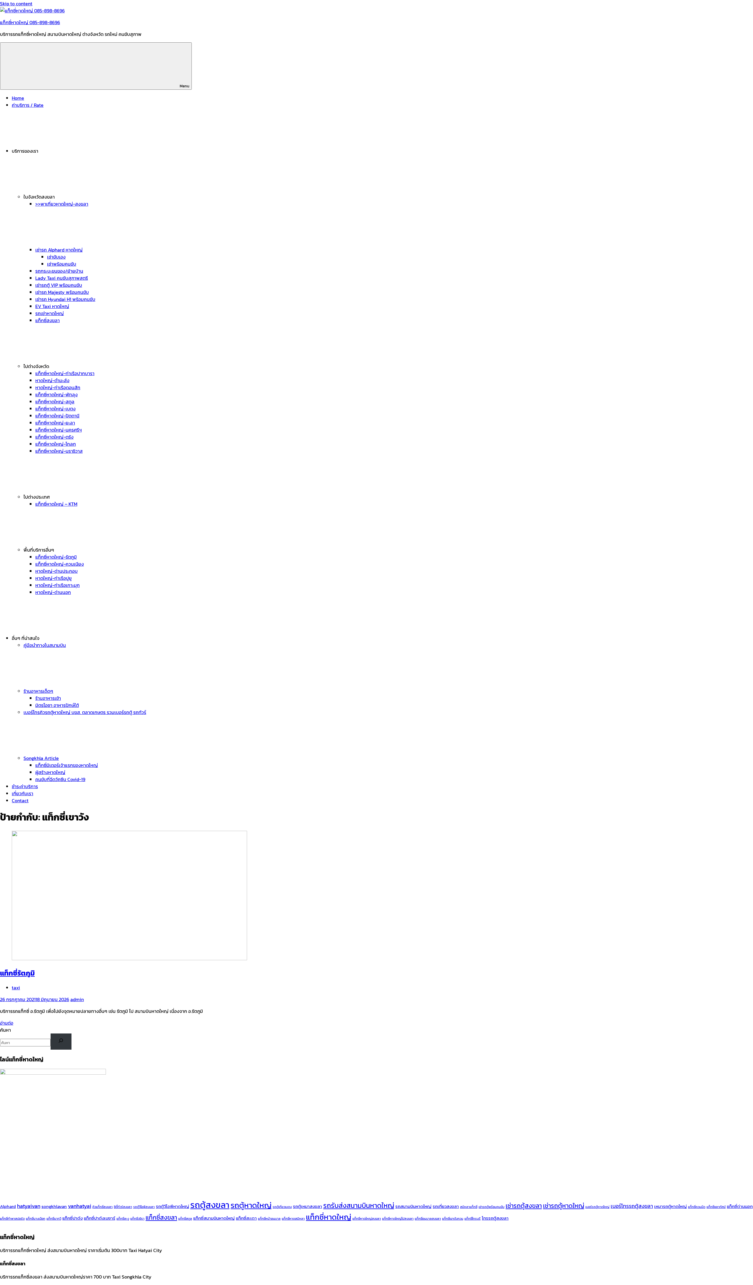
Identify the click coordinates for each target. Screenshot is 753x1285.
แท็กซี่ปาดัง (72, 1218)
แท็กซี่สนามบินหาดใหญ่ (214, 1218)
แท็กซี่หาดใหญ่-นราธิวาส (59, 451)
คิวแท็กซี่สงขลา (102, 1206)
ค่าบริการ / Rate (28, 105)
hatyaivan (28, 1206)
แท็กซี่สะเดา (246, 1218)
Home (18, 97)
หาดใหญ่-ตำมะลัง (52, 380)
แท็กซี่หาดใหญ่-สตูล (54, 401)
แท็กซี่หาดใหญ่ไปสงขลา (398, 1218)
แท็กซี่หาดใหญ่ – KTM (56, 503)
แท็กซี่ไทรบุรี (472, 1218)
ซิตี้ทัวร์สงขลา (123, 1206)
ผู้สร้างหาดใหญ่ (50, 772)
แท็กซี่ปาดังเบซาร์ (99, 1218)
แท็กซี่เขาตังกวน (452, 1218)
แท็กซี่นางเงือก (35, 1218)
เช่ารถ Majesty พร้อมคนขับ (62, 292)
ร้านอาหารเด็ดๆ (38, 691)
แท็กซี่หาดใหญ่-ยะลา (55, 422)
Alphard (8, 1206)
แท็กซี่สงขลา (47, 320)
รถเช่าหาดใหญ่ (49, 313)
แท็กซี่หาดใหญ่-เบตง (55, 408)
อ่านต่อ (6, 1022)
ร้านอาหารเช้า (48, 698)
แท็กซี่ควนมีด (696, 1206)
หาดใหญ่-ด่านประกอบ (56, 571)
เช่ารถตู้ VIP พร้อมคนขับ (58, 285)
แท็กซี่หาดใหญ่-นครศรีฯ (58, 429)
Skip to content (16, 3)
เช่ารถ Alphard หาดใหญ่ (59, 249)
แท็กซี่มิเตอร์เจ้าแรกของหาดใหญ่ (66, 765)
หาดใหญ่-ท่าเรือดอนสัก (57, 387)
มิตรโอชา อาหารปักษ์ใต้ (57, 705)
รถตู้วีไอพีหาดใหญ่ (172, 1206)
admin (77, 999)
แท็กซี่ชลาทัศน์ (716, 1206)
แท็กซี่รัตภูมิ (17, 973)
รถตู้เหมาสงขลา (307, 1206)
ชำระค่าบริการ (25, 786)
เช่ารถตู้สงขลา (524, 1205)
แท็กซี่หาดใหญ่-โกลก (55, 443)
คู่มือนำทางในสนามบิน (45, 645)
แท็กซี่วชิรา (137, 1218)
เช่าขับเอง (56, 256)
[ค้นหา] (61, 1041)
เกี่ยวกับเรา (22, 793)
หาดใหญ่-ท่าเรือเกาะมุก (57, 585)
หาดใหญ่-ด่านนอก (53, 592)
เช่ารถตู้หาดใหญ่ (563, 1205)
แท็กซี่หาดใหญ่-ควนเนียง (59, 563)
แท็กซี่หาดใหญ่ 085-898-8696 (30, 22)
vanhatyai (79, 1206)
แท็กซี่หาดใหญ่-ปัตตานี (57, 415)
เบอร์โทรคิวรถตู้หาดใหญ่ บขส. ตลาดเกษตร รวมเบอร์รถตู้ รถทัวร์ (85, 712)
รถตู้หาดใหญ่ (251, 1205)
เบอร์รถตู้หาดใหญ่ (597, 1206)
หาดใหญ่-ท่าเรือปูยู (53, 578)
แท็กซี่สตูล (185, 1218)
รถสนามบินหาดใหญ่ (413, 1206)
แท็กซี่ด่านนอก (740, 1206)
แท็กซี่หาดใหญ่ (328, 1217)
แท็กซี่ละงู (122, 1218)
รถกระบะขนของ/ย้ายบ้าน (59, 270)
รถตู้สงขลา (209, 1205)
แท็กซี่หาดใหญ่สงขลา (366, 1218)
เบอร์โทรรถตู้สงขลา (632, 1206)
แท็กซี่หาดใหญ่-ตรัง (54, 436)
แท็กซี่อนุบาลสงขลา (428, 1218)
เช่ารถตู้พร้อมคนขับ (491, 1206)
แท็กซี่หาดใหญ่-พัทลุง (56, 394)
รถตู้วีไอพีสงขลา (144, 1206)
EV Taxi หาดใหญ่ (52, 306)
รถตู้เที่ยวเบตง (282, 1206)
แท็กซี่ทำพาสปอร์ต (12, 1218)
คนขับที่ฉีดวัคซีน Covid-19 (60, 779)
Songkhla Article (41, 758)
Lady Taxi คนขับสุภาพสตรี (61, 278)
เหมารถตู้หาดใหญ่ (670, 1206)
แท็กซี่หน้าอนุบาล (269, 1218)
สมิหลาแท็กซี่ (468, 1206)
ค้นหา (5, 1029)
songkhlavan (54, 1206)
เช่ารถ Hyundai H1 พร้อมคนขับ (65, 299)
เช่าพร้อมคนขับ (61, 263)
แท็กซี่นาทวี (53, 1218)
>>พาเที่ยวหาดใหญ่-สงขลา (61, 203)
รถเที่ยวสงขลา (446, 1206)
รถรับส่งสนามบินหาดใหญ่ (358, 1205)
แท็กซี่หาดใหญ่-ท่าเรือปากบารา (64, 373)
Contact (20, 800)
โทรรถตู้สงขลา (495, 1218)
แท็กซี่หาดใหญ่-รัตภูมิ (56, 556)
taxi (16, 987)
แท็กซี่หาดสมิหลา (293, 1218)
